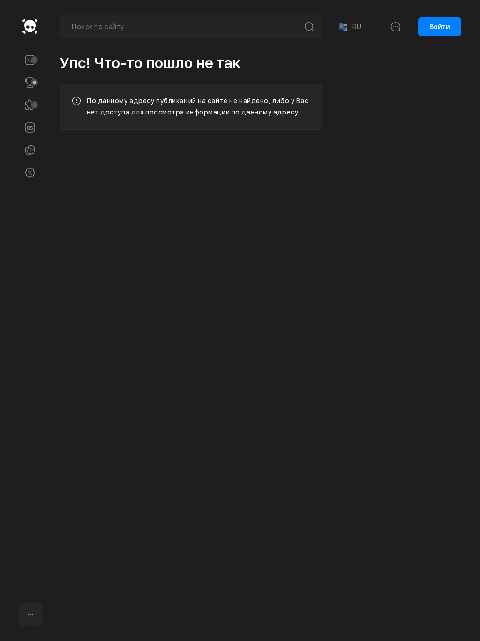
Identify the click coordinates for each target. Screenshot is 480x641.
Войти (439, 27)
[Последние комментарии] (395, 26)
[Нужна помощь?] (235, 614)
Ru (349, 26)
